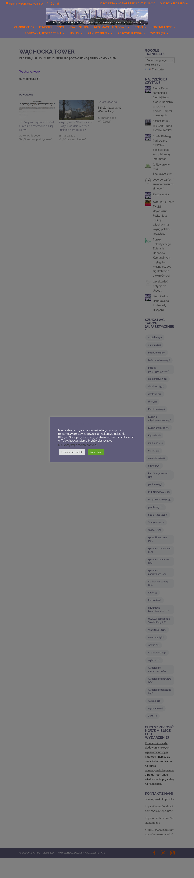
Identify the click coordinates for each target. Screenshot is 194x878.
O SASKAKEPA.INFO (172, 3)
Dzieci (139, 27)
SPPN (60, 27)
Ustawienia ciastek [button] (72, 452)
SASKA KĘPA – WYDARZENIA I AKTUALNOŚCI (127, 3)
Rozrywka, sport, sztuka (43, 33)
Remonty (45, 27)
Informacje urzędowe (109, 27)
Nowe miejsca (79, 27)
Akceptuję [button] (96, 452)
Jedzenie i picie (161, 27)
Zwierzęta (157, 33)
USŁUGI (74, 33)
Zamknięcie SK (24, 27)
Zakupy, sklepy (98, 33)
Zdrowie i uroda (130, 33)
